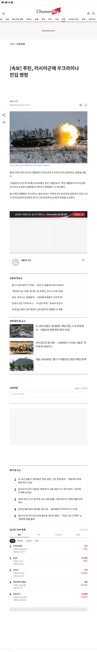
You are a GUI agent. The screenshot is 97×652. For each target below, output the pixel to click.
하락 (38, 535)
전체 (12, 541)
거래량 (77, 535)
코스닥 (29, 541)
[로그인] (88, 13)
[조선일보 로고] (7, 2)
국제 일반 (20, 44)
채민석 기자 (14, 101)
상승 (19, 535)
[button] (3, 13)
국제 (12, 44)
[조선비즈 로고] (48, 11)
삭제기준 (84, 388)
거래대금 (58, 535)
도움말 (76, 388)
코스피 (20, 541)
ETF (37, 541)
